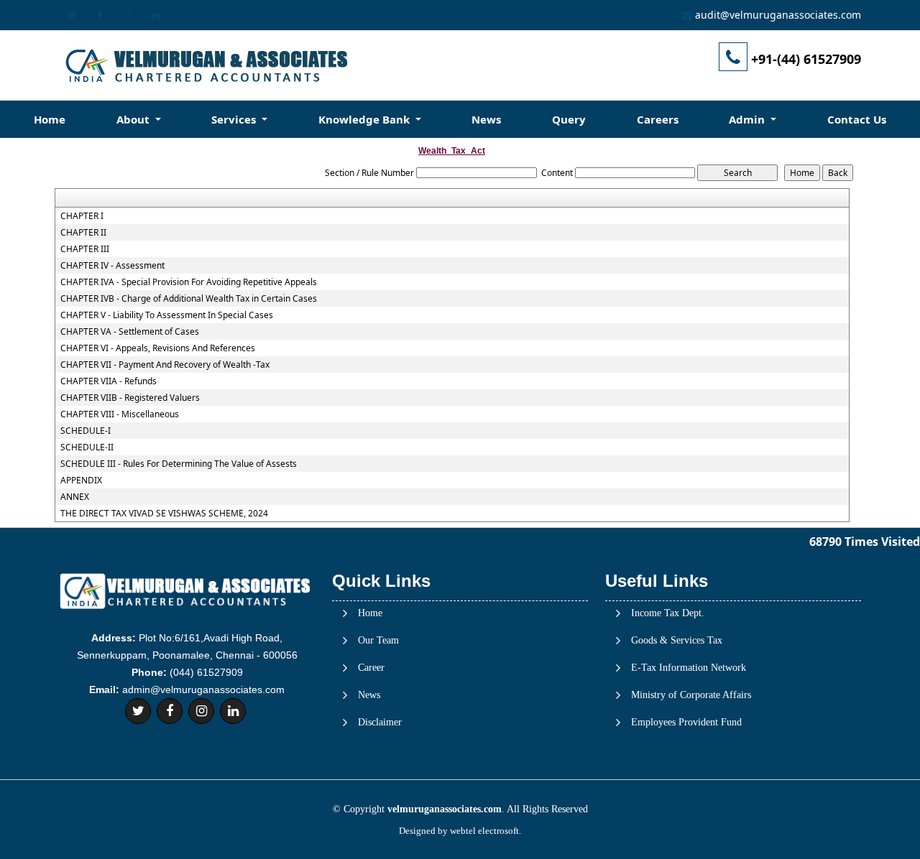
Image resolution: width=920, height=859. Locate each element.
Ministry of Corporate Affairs (691, 695)
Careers (657, 119)
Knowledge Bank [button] (365, 119)
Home (49, 119)
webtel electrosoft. (485, 830)
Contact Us (856, 119)
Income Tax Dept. (667, 613)
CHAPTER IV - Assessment (112, 265)
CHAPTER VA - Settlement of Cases (129, 332)
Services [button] (235, 119)
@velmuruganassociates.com (790, 15)
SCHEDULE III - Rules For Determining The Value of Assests (178, 464)
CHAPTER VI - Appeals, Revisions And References (157, 348)
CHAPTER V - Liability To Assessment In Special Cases (166, 315)
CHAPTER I (82, 216)
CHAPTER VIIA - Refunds (108, 381)
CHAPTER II (83, 232)
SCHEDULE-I (85, 431)
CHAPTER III (84, 249)
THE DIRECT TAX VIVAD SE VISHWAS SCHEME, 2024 (164, 513)
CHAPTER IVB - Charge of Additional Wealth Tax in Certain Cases (188, 299)
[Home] (206, 65)
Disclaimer (380, 723)
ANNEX (74, 497)
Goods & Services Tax (676, 641)
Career (371, 668)
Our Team (378, 641)
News (486, 119)
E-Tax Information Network (688, 668)
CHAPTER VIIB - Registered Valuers (130, 398)
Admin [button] (748, 119)
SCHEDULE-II (87, 447)
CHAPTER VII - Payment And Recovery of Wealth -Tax (165, 365)
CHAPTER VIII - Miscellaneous (119, 414)
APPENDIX (81, 480)
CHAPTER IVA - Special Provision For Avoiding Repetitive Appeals (188, 282)
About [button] (134, 119)
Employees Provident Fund (686, 723)
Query (569, 119)
